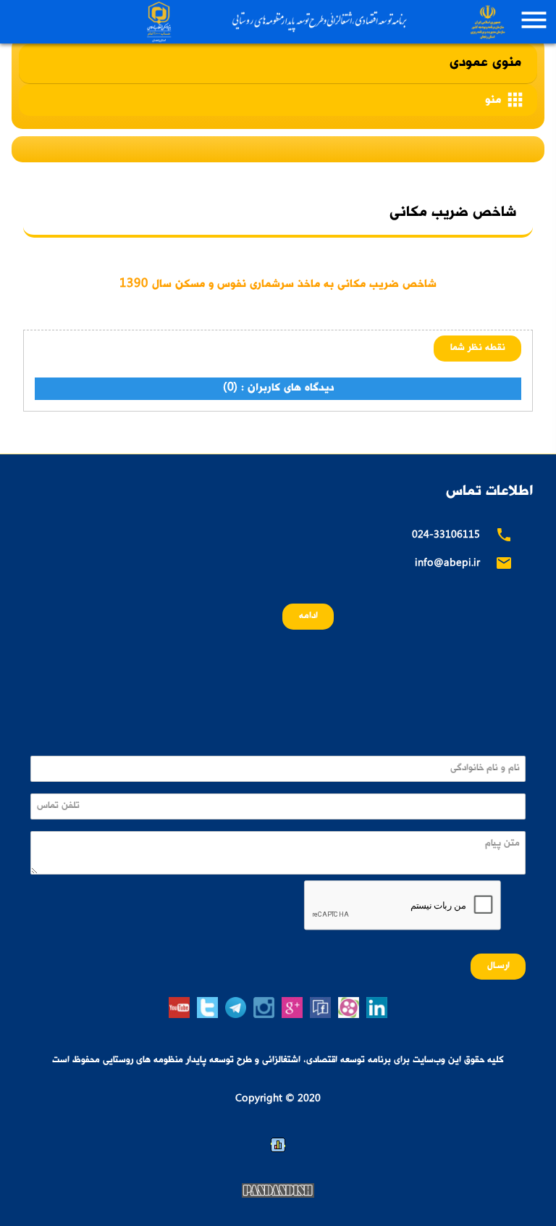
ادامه (308, 616)
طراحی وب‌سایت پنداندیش (278, 1190)
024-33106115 (446, 535)
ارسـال (498, 966)
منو (505, 99)
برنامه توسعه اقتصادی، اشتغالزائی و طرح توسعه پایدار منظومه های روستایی (324, 21)
